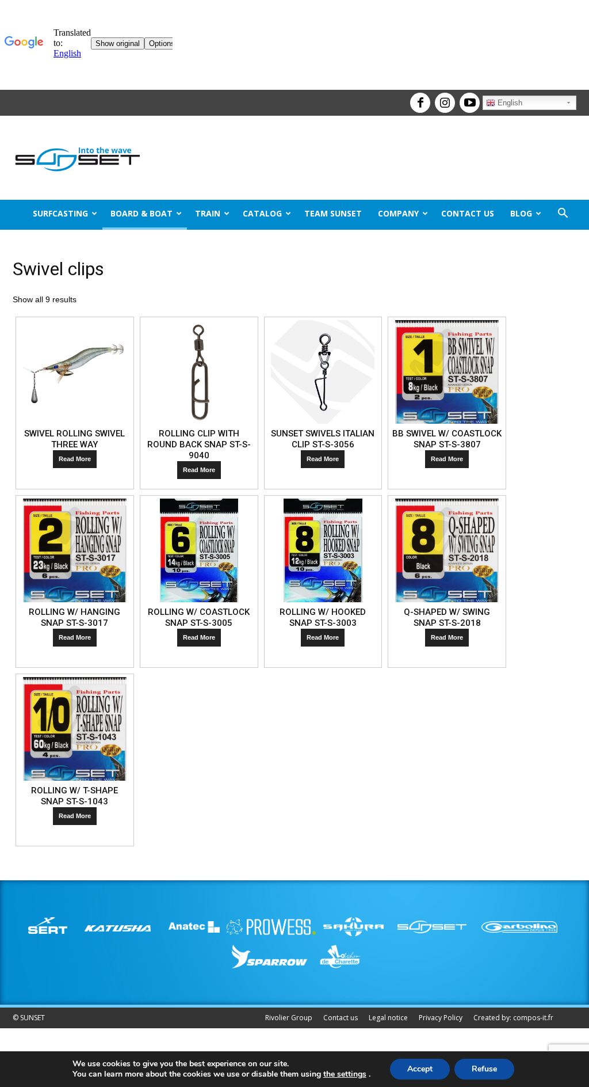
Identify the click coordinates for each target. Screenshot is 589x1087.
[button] (562, 214)
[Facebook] (418, 98)
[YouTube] (468, 98)
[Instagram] (443, 98)
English (508, 102)
